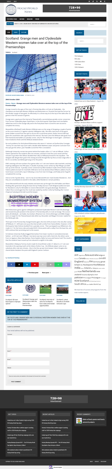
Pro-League (87, 278)
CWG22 (87, 258)
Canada (82, 258)
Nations (22, 19)
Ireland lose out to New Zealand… (85, 101)
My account (103, 461)
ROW (76, 280)
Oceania (84, 275)
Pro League (103, 278)
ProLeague (96, 277)
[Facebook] (104, 1)
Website (9, 367)
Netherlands (89, 271)
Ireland (87, 268)
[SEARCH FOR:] (97, 24)
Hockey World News (18, 95)
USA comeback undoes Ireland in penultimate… (90, 213)
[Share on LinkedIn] (27, 264)
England (78, 261)
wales (91, 284)
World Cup (97, 284)
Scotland (14, 52)
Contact (9, 1)
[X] (97, 1)
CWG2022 (91, 258)
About (15, 1)
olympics (90, 274)
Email (8, 359)
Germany (96, 261)
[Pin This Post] (35, 264)
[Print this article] (51, 264)
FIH (91, 261)
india (77, 267)
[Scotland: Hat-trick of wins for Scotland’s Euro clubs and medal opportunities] (45, 292)
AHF (76, 255)
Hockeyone (88, 264)
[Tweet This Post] (19, 264)
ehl (104, 258)
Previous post (33, 273)
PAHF (96, 275)
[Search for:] (90, 41)
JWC (91, 268)
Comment (9, 334)
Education (96, 258)
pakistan (78, 277)
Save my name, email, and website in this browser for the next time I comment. (27, 376)
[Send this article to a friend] (43, 264)
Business (76, 258)
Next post (45, 273)
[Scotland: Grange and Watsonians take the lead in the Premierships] (30, 292)
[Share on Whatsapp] (58, 264)
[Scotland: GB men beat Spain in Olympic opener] (9, 292)
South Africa (80, 284)
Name (8, 351)
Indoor (82, 268)
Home (8, 103)
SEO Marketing (92, 281)
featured (86, 262)
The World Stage (12, 19)
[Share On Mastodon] (66, 264)
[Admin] (79, 422)
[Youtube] (101, 1)
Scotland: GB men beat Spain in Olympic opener (13, 302)
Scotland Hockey (13, 258)
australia (93, 254)
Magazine (30, 19)
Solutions (98, 281)
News (13, 103)
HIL (81, 265)
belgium (102, 255)
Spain (87, 284)
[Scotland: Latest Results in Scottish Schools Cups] (62, 292)
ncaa (80, 271)
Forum (37, 19)
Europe (16, 32)
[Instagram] (89, 1)
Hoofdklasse (99, 264)
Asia (87, 254)
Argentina (81, 255)
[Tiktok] (93, 1)
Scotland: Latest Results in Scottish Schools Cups (63, 302)
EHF (100, 258)
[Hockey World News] (22, 10)
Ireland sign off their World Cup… (85, 149)
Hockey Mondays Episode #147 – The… (87, 187)
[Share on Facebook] (11, 264)
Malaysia (95, 268)
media (99, 268)
